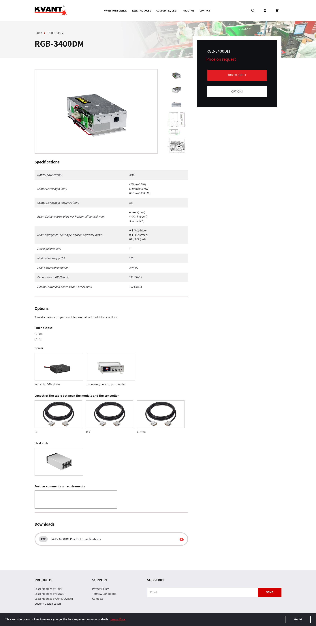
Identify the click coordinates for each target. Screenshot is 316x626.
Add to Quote (237, 75)
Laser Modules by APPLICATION (54, 599)
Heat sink (41, 443)
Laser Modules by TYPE (48, 589)
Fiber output (43, 328)
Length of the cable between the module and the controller (77, 395)
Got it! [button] (298, 619)
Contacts (97, 599)
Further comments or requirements (60, 486)
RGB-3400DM (56, 33)
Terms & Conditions (104, 594)
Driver (39, 348)
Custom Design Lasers (48, 604)
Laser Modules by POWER (50, 594)
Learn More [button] (117, 619)
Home (38, 33)
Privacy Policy (100, 589)
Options (237, 91)
